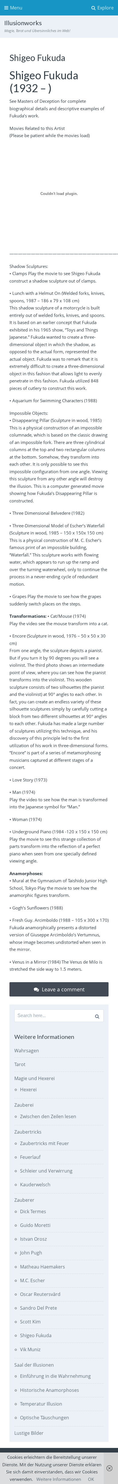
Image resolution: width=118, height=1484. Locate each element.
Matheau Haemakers (42, 1267)
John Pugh (31, 1253)
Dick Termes (33, 1211)
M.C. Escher (32, 1280)
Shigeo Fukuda (36, 1335)
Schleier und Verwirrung (46, 1171)
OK (91, 1479)
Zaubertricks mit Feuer (44, 1143)
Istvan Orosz (33, 1239)
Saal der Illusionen (34, 1365)
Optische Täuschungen (44, 1417)
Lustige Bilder (29, 1433)
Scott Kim (30, 1322)
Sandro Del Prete (38, 1308)
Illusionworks (23, 23)
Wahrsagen (26, 1050)
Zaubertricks (28, 1132)
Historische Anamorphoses (49, 1390)
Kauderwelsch (35, 1184)
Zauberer (24, 1200)
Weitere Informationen (58, 1479)
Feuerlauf (30, 1157)
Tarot (19, 1064)
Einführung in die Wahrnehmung (55, 1376)
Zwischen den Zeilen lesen (48, 1116)
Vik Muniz (30, 1349)
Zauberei (24, 1105)
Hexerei (28, 1089)
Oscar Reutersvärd (40, 1294)
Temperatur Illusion (41, 1404)
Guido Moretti (35, 1225)
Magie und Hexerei (34, 1078)
